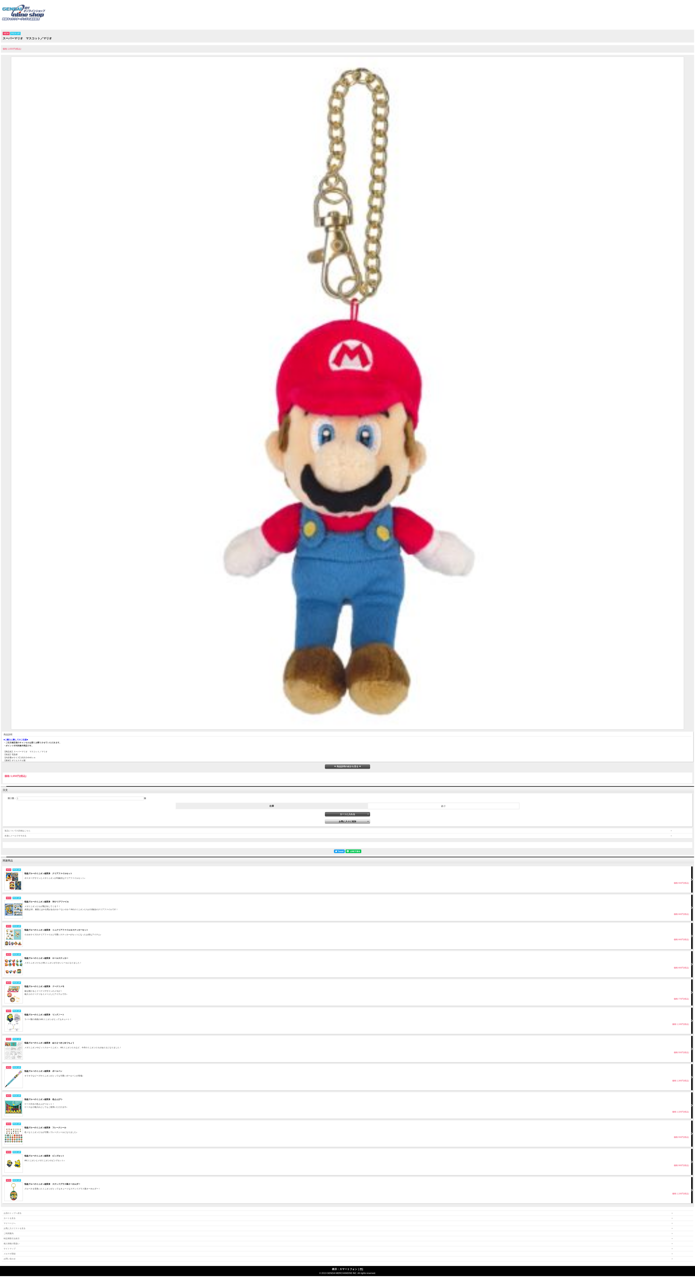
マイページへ (10, 1223)
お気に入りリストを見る (15, 1228)
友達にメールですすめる (15, 836)
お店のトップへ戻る (13, 1213)
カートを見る (10, 1218)
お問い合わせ (10, 1259)
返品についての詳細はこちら (17, 831)
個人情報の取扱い (12, 1243)
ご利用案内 (9, 1233)
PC (361, 1269)
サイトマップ (10, 1249)
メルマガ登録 (10, 1254)
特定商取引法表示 (12, 1238)
